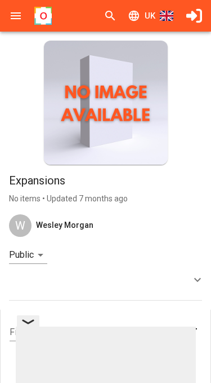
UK (150, 16)
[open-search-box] (110, 15)
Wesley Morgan (64, 225)
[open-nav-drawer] (15, 15)
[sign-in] (194, 15)
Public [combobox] (21, 254)
